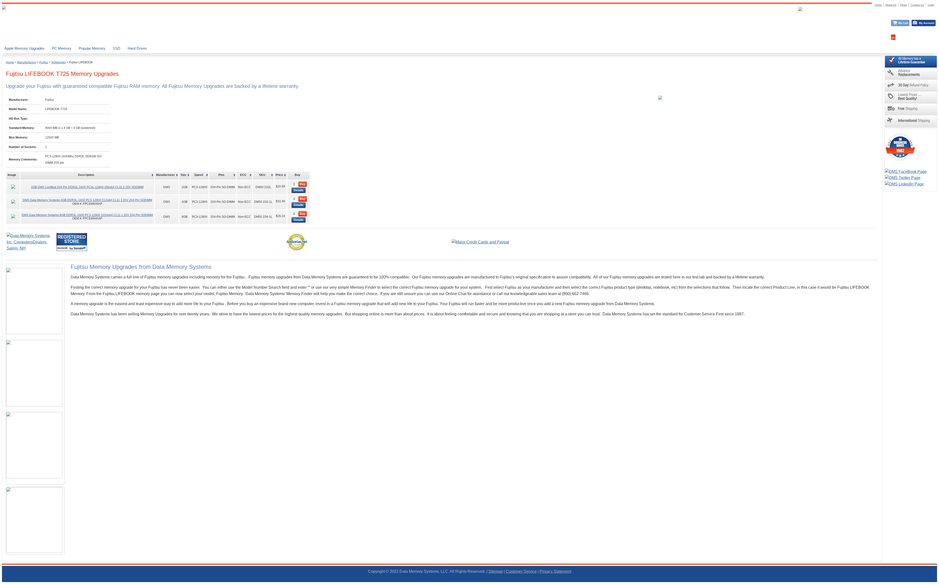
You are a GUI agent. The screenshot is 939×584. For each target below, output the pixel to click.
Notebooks (58, 62)
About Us (890, 4)
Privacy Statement (555, 571)
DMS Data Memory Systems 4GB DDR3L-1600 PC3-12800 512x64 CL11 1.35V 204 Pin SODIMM (87, 200)
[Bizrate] (80, 248)
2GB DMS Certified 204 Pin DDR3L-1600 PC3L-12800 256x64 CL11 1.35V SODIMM (87, 187)
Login (931, 4)
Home (10, 62)
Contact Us (917, 4)
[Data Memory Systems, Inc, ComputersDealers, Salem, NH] (31, 248)
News (903, 4)
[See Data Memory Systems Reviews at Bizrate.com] (71, 242)
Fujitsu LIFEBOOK (81, 62)
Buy (302, 184)
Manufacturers (26, 62)
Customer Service (521, 571)
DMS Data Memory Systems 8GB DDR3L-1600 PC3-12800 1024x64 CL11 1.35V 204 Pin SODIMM (87, 215)
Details (298, 190)
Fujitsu (43, 62)
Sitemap (495, 571)
